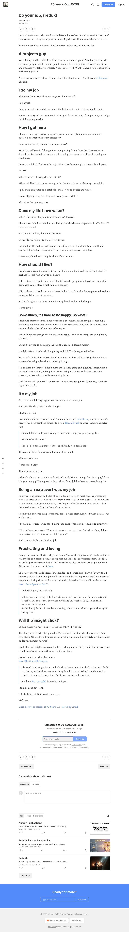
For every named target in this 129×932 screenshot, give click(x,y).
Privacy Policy (83, 747)
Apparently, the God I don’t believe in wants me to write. (43, 861)
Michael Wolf (24, 21)
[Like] (21, 29)
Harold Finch (72, 423)
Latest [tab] (28, 816)
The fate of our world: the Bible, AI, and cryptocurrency (42, 826)
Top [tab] (21, 816)
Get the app (77, 920)
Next (102, 766)
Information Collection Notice (64, 747)
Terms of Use (77, 745)
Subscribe (108, 4)
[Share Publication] (98, 4)
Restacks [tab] (35, 784)
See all (24, 875)
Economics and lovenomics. (35, 840)
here (50, 566)
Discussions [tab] (38, 816)
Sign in (121, 4)
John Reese (82, 419)
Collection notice (81, 914)
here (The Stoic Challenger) (33, 661)
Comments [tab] (24, 784)
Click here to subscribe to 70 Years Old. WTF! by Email (48, 707)
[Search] (92, 4)
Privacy (63, 914)
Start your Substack (58, 920)
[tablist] (29, 784)
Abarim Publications (30, 823)
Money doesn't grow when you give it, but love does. (42, 844)
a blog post (102, 78)
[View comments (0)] (27, 29)
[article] (64, 828)
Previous (28, 766)
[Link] (15, 54)
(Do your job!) (38, 681)
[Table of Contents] (3, 466)
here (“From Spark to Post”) (33, 584)
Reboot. (23, 858)
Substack (52, 926)
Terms (70, 914)
